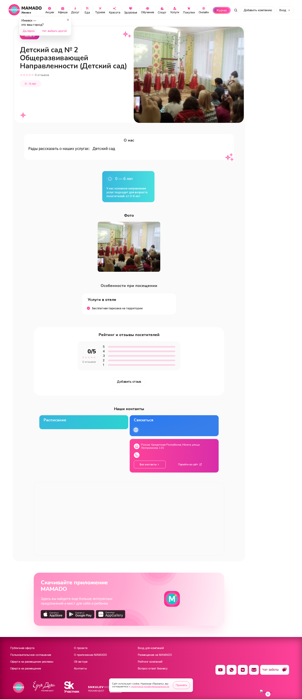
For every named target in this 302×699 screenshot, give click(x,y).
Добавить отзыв (129, 381)
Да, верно (28, 31)
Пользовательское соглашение (30, 655)
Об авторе (80, 661)
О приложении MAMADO (90, 655)
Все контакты (148, 464)
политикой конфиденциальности (150, 686)
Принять (181, 685)
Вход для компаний (151, 648)
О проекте (80, 648)
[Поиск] (236, 10)
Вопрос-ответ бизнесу (152, 668)
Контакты (80, 668)
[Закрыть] (67, 19)
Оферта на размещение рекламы (31, 661)
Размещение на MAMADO (155, 655)
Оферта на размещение (25, 668)
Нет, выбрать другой (54, 31)
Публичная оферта (22, 648)
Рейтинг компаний (150, 661)
